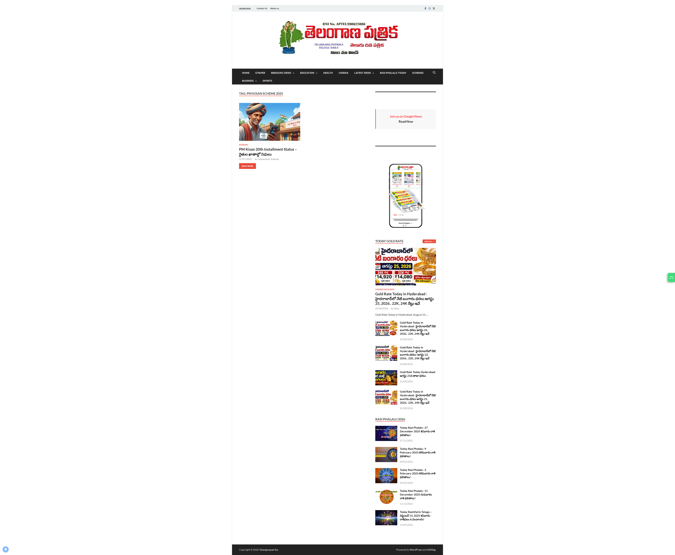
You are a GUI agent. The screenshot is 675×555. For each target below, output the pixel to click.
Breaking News (281, 72)
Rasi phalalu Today (393, 72)
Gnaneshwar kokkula (268, 159)
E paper (260, 72)
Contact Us (262, 8)
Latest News (362, 72)
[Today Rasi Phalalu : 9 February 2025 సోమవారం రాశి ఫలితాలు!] (386, 449)
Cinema (343, 72)
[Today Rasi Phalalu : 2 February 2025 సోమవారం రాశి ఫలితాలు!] (386, 470)
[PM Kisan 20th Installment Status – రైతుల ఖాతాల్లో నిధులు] (269, 122)
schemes (417, 72)
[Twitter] (434, 8)
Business (248, 80)
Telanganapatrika (268, 549)
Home (245, 72)
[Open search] (434, 73)
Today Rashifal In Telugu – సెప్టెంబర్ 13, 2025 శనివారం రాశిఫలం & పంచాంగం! (416, 515)
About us (274, 8)
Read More (246, 165)
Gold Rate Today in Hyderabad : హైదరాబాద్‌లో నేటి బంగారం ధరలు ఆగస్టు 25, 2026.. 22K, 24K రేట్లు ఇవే (404, 299)
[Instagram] (430, 8)
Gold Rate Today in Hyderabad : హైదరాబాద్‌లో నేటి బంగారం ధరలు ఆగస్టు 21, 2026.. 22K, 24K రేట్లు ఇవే (418, 397)
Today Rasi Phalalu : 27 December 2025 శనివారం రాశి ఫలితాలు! (417, 431)
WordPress (416, 549)
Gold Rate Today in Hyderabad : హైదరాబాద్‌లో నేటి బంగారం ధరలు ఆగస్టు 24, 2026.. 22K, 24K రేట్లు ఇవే (418, 328)
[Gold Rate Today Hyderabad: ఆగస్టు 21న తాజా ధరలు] (386, 372)
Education (307, 72)
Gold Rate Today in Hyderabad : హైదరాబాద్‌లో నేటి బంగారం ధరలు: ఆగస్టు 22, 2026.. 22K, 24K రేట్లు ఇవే (418, 353)
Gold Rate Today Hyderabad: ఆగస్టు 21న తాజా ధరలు (418, 373)
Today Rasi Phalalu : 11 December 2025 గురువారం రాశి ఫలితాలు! (416, 494)
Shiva (396, 308)
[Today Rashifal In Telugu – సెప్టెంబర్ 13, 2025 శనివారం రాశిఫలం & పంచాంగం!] (386, 512)
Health (328, 72)
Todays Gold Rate (384, 289)
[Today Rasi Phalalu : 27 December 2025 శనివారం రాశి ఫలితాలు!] (386, 428)
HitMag (431, 549)
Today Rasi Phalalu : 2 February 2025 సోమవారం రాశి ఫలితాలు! (417, 473)
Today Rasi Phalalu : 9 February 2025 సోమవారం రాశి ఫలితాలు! (417, 452)
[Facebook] (425, 8)
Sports (267, 80)
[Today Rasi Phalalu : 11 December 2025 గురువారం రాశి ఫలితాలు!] (386, 491)
